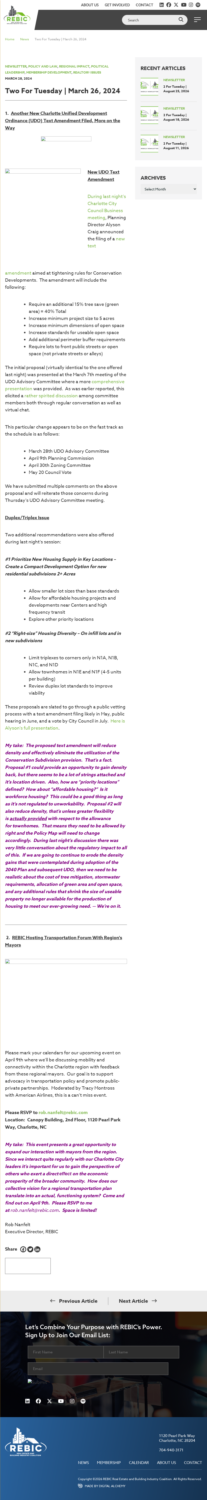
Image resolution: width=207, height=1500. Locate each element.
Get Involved (117, 5)
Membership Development (48, 72)
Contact (144, 5)
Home (9, 39)
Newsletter (16, 66)
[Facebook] (23, 1249)
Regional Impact (74, 66)
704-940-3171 (171, 1450)
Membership (109, 1462)
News (24, 39)
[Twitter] (30, 1249)
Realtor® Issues (87, 72)
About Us (90, 5)
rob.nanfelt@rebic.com (63, 1112)
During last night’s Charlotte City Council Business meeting (107, 207)
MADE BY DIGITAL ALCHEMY (105, 1486)
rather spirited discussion (51, 396)
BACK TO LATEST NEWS (27, 1264)
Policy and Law (42, 66)
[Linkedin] (37, 1249)
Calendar (139, 1462)
